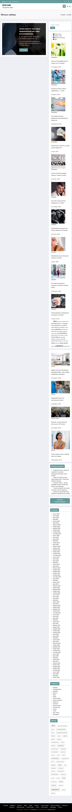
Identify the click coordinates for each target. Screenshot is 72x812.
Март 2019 (55, 661)
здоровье (58, 329)
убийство (53, 346)
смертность (60, 341)
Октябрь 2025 (56, 532)
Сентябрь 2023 (57, 577)
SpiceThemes (51, 809)
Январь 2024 (56, 570)
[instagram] (66, 1)
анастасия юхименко (61, 321)
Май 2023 (55, 580)
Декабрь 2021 (56, 609)
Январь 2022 (56, 607)
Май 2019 (55, 658)
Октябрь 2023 (56, 575)
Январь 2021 (56, 627)
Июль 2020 (56, 634)
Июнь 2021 (55, 618)
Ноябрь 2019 (56, 649)
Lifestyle (55, 687)
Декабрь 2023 (56, 571)
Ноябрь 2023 (56, 573)
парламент (53, 339)
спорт (64, 341)
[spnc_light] (70, 6)
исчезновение (59, 331)
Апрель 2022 (56, 602)
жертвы (56, 327)
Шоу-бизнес (21, 26)
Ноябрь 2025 (56, 530)
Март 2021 (55, 623)
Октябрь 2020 (56, 632)
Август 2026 (56, 514)
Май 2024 (55, 562)
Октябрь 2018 (56, 670)
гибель (61, 325)
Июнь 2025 (56, 539)
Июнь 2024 (56, 561)
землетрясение (64, 329)
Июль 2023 (56, 578)
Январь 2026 (56, 526)
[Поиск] (67, 6)
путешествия (54, 341)
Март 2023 (55, 584)
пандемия (63, 337)
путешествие (63, 339)
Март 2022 (55, 604)
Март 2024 (56, 566)
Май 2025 (55, 541)
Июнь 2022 (56, 598)
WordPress (33, 809)
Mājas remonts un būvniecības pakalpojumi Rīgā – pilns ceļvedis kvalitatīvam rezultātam (60, 372)
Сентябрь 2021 (57, 613)
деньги (65, 325)
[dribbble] (64, 1)
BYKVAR (6, 5)
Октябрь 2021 (56, 611)
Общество (55, 702)
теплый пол (56, 343)
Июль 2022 (56, 596)
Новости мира (55, 418)
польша (57, 339)
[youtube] (68, 1)
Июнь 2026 (56, 517)
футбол (68, 346)
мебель (53, 337)
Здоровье (53, 197)
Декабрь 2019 (56, 647)
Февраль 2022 (56, 605)
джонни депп (22, 38)
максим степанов (64, 335)
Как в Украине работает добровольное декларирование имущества (59, 118)
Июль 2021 (55, 616)
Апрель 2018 (56, 677)
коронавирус (63, 333)
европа (52, 327)
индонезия (53, 331)
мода (57, 337)
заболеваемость (61, 327)
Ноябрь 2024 (56, 552)
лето (59, 335)
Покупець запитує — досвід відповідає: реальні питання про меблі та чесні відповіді (59, 484)
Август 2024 (56, 557)
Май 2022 (55, 600)
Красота (55, 693)
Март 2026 (56, 523)
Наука (54, 696)
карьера (52, 333)
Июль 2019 (55, 656)
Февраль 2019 (56, 663)
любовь (33, 38)
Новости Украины (57, 700)
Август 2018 (56, 672)
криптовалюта (54, 335)
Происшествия (57, 705)
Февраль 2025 (56, 546)
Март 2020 (56, 641)
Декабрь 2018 (56, 666)
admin (22, 36)
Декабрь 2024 (56, 550)
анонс (67, 321)
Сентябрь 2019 (57, 652)
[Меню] (64, 6)
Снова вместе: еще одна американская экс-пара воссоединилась (29, 31)
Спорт (54, 711)
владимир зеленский (62, 732)
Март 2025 (56, 544)
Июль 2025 (56, 537)
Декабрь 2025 (56, 528)
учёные (64, 346)
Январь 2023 (56, 587)
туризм (65, 343)
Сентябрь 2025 (57, 534)
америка (37, 36)
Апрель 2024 (56, 564)
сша (52, 343)
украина (59, 345)
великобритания (55, 323)
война (58, 325)
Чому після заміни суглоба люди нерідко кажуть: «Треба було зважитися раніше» (60, 479)
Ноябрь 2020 (56, 631)
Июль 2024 (56, 559)
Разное (53, 366)
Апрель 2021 (56, 622)
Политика (55, 704)
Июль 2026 (56, 516)
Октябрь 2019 (56, 650)
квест (55, 333)
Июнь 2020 (56, 636)
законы (53, 329)
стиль (67, 341)
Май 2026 (55, 519)
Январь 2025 (56, 548)
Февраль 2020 (56, 643)
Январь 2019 (56, 665)
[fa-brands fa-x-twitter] (62, 1)
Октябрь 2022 (56, 593)
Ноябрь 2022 (56, 591)
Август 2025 (56, 535)
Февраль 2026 (56, 525)
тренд (61, 343)
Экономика (54, 57)
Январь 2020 (56, 645)
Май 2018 (55, 675)
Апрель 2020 (56, 640)
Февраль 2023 (56, 586)
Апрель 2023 (56, 582)
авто (55, 321)
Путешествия (56, 707)
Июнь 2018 (55, 674)
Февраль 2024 (57, 568)
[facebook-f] (61, 1)
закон (67, 327)
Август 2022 (56, 595)
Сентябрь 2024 (57, 555)
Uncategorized (57, 689)
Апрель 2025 (56, 543)
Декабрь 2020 (56, 629)
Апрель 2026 (56, 521)
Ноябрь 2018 (56, 668)
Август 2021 (56, 614)
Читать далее (24, 49)
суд (36, 38)
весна (61, 323)
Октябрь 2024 (56, 553)
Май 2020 (55, 638)
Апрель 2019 (56, 659)
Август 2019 (56, 654)
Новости (36, 805)
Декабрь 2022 (56, 589)
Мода (54, 695)
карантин (65, 331)
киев (58, 333)
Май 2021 (55, 620)
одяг (60, 337)
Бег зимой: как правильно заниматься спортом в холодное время (59, 285)
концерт (28, 38)
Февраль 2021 (56, 625)
